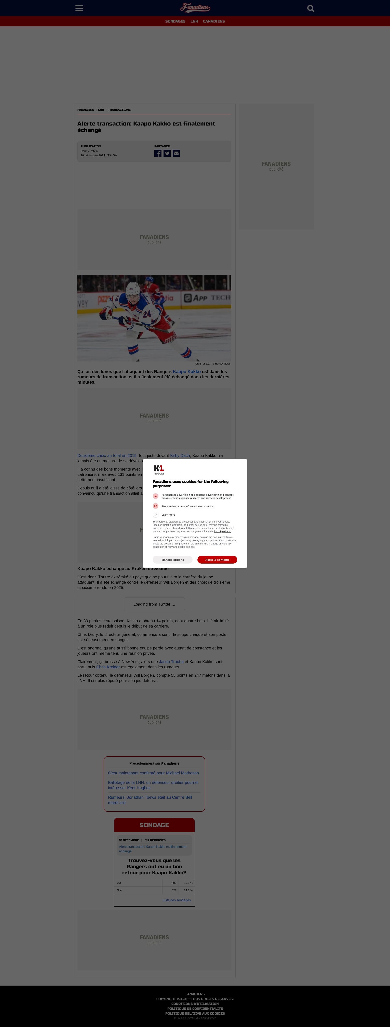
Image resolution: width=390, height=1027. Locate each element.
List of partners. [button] (222, 531)
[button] (195, 515)
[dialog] (195, 513)
